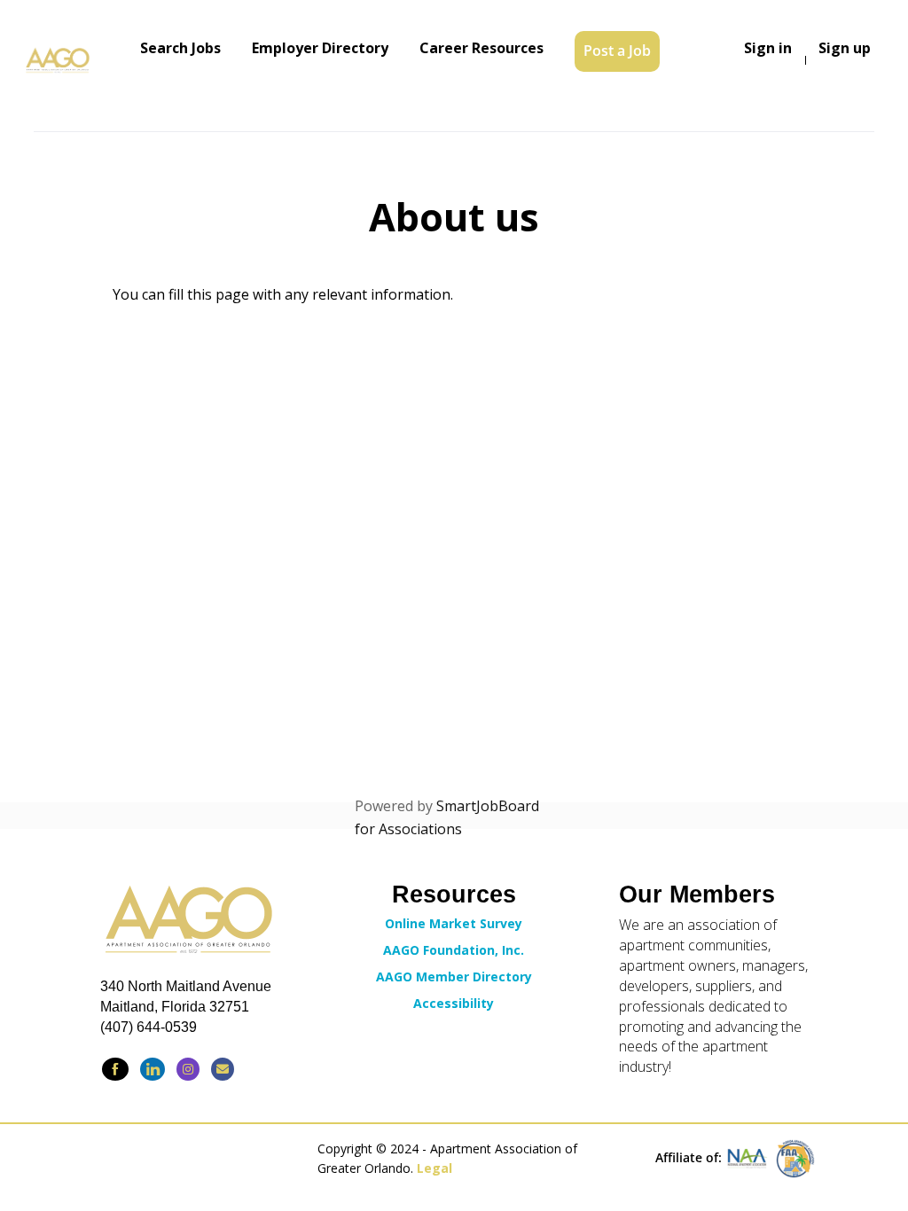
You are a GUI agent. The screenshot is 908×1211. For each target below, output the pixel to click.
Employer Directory (320, 48)
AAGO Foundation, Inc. (453, 949)
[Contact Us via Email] (222, 1069)
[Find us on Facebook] (115, 1069)
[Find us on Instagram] (188, 1069)
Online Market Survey (453, 923)
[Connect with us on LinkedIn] (152, 1069)
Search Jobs (180, 48)
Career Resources (481, 48)
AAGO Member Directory (454, 976)
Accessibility (453, 1003)
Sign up (844, 48)
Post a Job (617, 50)
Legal (434, 1168)
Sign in (768, 48)
